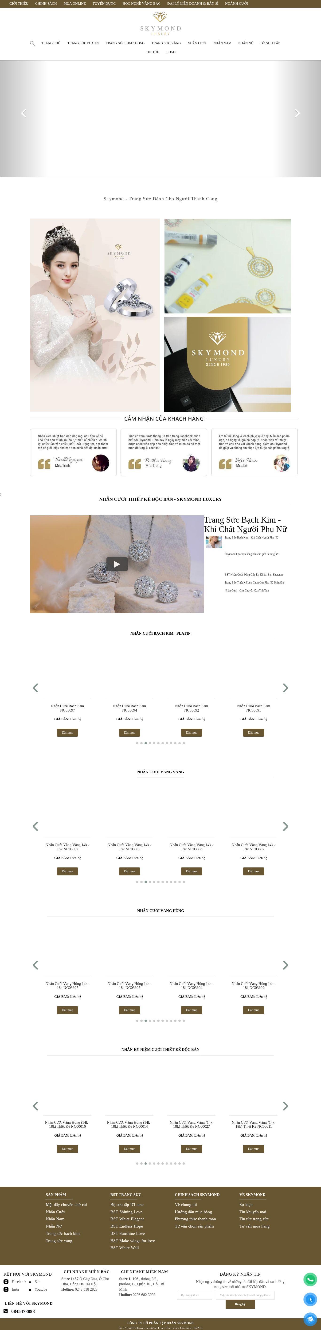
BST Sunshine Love (127, 1233)
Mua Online (75, 3)
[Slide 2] (160, 118)
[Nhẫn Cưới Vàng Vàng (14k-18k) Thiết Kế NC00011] (254, 1085)
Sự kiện (246, 1204)
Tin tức (152, 52)
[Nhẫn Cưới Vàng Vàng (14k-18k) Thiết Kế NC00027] (191, 1085)
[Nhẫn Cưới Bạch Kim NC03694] (67, 668)
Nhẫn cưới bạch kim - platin (160, 633)
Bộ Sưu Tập (270, 43)
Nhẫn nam (222, 43)
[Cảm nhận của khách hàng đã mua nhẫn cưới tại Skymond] (164, 482)
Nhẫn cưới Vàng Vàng (160, 772)
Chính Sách (46, 3)
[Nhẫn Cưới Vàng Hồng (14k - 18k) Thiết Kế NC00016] (67, 1085)
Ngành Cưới (236, 3)
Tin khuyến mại (252, 1211)
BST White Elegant (127, 1219)
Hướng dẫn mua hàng (193, 1211)
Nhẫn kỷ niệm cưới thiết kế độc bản (160, 1049)
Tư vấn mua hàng (254, 1226)
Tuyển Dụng (104, 3)
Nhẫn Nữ (54, 1226)
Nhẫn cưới (197, 43)
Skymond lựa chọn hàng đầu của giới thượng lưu (252, 554)
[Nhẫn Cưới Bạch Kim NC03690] (254, 668)
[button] (137, 743)
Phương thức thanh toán (195, 1219)
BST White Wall (124, 1247)
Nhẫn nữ (246, 43)
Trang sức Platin (83, 43)
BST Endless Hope (126, 1226)
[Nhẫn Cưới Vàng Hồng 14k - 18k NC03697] (67, 946)
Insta (15, 1289)
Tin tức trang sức (254, 1219)
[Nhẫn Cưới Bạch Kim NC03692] (129, 668)
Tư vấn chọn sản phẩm (194, 1226)
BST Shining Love (126, 1211)
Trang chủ (50, 43)
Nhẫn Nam (55, 1219)
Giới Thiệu (18, 3)
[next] (297, 118)
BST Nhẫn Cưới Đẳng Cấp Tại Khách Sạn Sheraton (254, 574)
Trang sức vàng (166, 43)
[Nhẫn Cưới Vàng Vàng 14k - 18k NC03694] (191, 807)
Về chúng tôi (186, 1204)
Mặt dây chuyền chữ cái (66, 1204)
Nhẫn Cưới (55, 1211)
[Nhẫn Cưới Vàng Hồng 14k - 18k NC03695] (129, 946)
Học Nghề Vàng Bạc (141, 3)
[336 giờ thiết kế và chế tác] (227, 266)
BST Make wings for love (132, 1240)
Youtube (41, 1289)
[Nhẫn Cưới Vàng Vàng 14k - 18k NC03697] (67, 807)
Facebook (19, 1282)
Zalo (38, 1282)
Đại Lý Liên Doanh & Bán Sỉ (192, 3)
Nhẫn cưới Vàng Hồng (160, 911)
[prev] (24, 118)
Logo (171, 52)
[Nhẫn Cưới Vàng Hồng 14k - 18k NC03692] (254, 946)
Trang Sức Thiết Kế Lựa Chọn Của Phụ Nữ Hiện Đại (254, 582)
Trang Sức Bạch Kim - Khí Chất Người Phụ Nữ (251, 537)
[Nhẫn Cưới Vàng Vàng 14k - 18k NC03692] (254, 807)
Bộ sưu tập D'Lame (127, 1204)
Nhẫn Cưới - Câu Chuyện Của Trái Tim (247, 590)
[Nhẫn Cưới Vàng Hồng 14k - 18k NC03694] (191, 946)
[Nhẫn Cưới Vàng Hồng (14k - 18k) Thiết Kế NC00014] (129, 1085)
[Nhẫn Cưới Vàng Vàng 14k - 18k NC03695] (129, 807)
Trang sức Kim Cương (125, 43)
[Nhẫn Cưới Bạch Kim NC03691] (191, 668)
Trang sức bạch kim (63, 1233)
